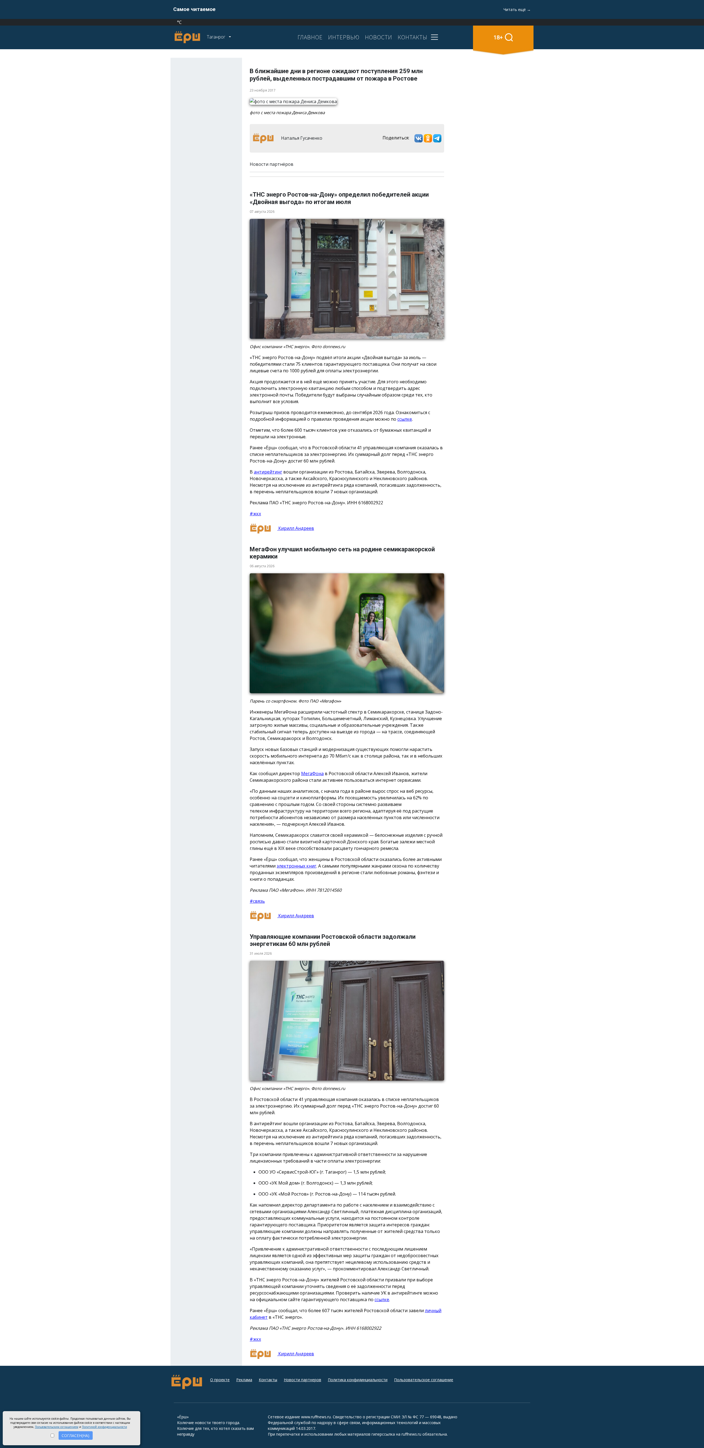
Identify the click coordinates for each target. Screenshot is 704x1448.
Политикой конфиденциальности (104, 1427)
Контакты (268, 1379)
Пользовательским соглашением (56, 1427)
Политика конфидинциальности (357, 1379)
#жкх (255, 514)
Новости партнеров (302, 1379)
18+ (498, 37)
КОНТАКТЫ (412, 37)
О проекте (220, 1379)
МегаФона (312, 773)
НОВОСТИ (378, 37)
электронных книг (296, 866)
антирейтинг (268, 472)
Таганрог (216, 37)
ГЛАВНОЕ (310, 37)
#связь (257, 901)
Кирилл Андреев (295, 528)
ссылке (404, 419)
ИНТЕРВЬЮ (343, 37)
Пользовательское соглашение (423, 1379)
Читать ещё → (517, 9)
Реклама (244, 1379)
